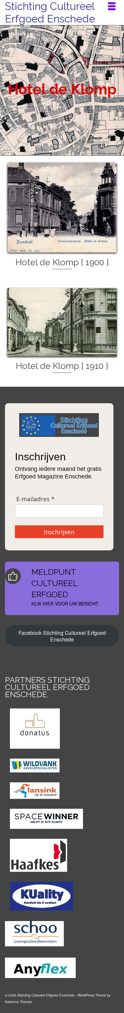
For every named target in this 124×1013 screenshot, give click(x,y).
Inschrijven (59, 532)
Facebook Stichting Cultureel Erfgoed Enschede (62, 636)
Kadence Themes (18, 1001)
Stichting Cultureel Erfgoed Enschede (50, 12)
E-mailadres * (35, 499)
